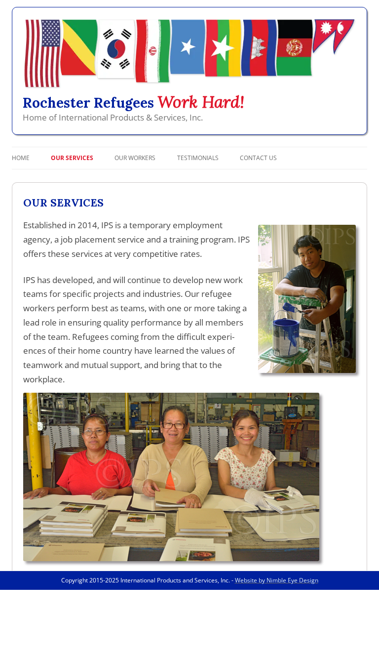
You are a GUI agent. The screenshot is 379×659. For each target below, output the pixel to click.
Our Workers (134, 158)
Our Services (72, 158)
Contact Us (258, 158)
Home (21, 158)
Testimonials (198, 158)
